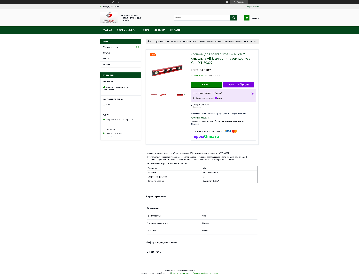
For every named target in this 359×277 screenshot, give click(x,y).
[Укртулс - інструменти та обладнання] (109, 23)
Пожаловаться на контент (181, 273)
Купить (206, 84)
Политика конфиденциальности (205, 273)
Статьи (106, 53)
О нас (146, 30)
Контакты (175, 30)
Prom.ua (191, 271)
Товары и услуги (126, 30)
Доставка (159, 30)
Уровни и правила (163, 41)
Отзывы (107, 64)
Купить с (234, 84)
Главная (107, 30)
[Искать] (233, 17)
